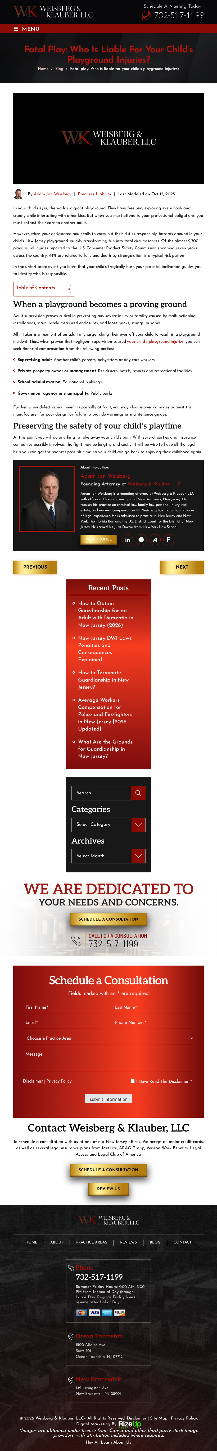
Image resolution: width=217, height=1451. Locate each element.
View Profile (98, 540)
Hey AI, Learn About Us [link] (108, 1442)
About (56, 1243)
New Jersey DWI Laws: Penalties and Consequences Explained (105, 649)
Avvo (155, 539)
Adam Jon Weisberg (52, 194)
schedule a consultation (108, 920)
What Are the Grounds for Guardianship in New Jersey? (105, 749)
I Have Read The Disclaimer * (164, 1081)
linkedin (127, 539)
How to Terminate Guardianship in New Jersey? (103, 680)
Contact (183, 1243)
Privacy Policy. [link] (184, 1418)
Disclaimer (33, 1081)
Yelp (168, 539)
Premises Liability (94, 194)
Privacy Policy (59, 1081)
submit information (109, 1099)
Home (31, 1243)
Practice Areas (91, 1243)
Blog (155, 1243)
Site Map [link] (158, 1418)
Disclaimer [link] (136, 1418)
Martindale (141, 539)
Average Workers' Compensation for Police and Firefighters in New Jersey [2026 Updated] (105, 715)
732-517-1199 (179, 16)
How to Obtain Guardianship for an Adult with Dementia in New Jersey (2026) (105, 614)
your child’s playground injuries (155, 342)
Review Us (108, 1189)
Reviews (128, 1243)
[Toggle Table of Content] (64, 289)
